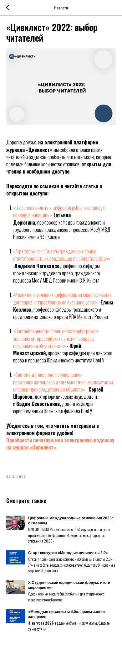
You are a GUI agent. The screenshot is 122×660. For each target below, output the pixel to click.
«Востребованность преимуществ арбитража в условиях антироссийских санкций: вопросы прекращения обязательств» (56, 338)
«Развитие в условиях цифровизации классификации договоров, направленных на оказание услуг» (62, 298)
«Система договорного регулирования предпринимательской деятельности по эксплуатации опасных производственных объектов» (63, 382)
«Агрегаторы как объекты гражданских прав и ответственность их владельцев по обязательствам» (61, 254)
